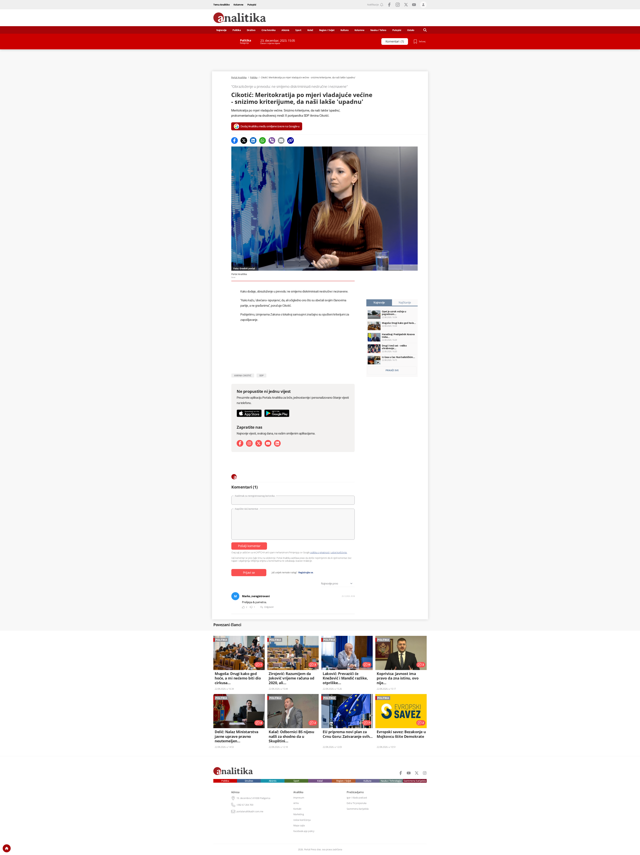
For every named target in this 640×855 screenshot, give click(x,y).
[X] (258, 443)
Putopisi (251, 4)
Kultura (344, 30)
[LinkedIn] (277, 443)
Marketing (298, 814)
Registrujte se (305, 572)
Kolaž (310, 30)
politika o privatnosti (320, 552)
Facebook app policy (303, 831)
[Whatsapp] (262, 140)
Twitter (406, 5)
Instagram (397, 4)
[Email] (281, 140)
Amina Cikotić (242, 375)
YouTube (414, 5)
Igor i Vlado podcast (357, 797)
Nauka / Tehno (378, 30)
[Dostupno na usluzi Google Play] (276, 413)
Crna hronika (269, 30)
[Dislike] (251, 607)
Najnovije (221, 30)
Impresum (298, 797)
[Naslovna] (7, 848)
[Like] (243, 607)
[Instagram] (249, 443)
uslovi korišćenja (338, 552)
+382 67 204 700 (244, 804)
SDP (261, 375)
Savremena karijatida (415, 781)
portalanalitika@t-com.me (249, 811)
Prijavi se (249, 572)
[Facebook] (234, 140)
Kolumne (238, 4)
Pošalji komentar (249, 546)
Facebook (389, 5)
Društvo (251, 30)
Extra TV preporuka (356, 803)
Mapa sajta (299, 825)
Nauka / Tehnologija (391, 781)
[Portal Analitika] (239, 17)
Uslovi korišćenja (302, 820)
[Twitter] (243, 140)
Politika (236, 30)
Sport (298, 30)
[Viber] (271, 140)
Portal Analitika (239, 77)
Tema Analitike (221, 4)
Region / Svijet (326, 30)
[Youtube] (268, 443)
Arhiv (296, 803)
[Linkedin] (253, 140)
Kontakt (297, 808)
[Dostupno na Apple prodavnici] (249, 413)
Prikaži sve (392, 370)
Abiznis (285, 30)
